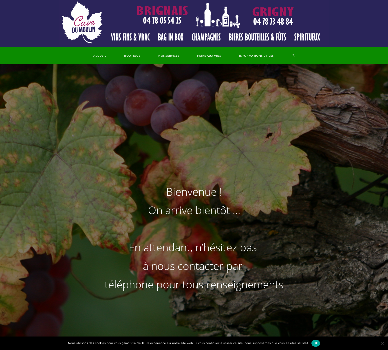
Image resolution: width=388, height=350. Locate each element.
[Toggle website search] (293, 55)
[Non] (382, 343)
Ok (316, 343)
